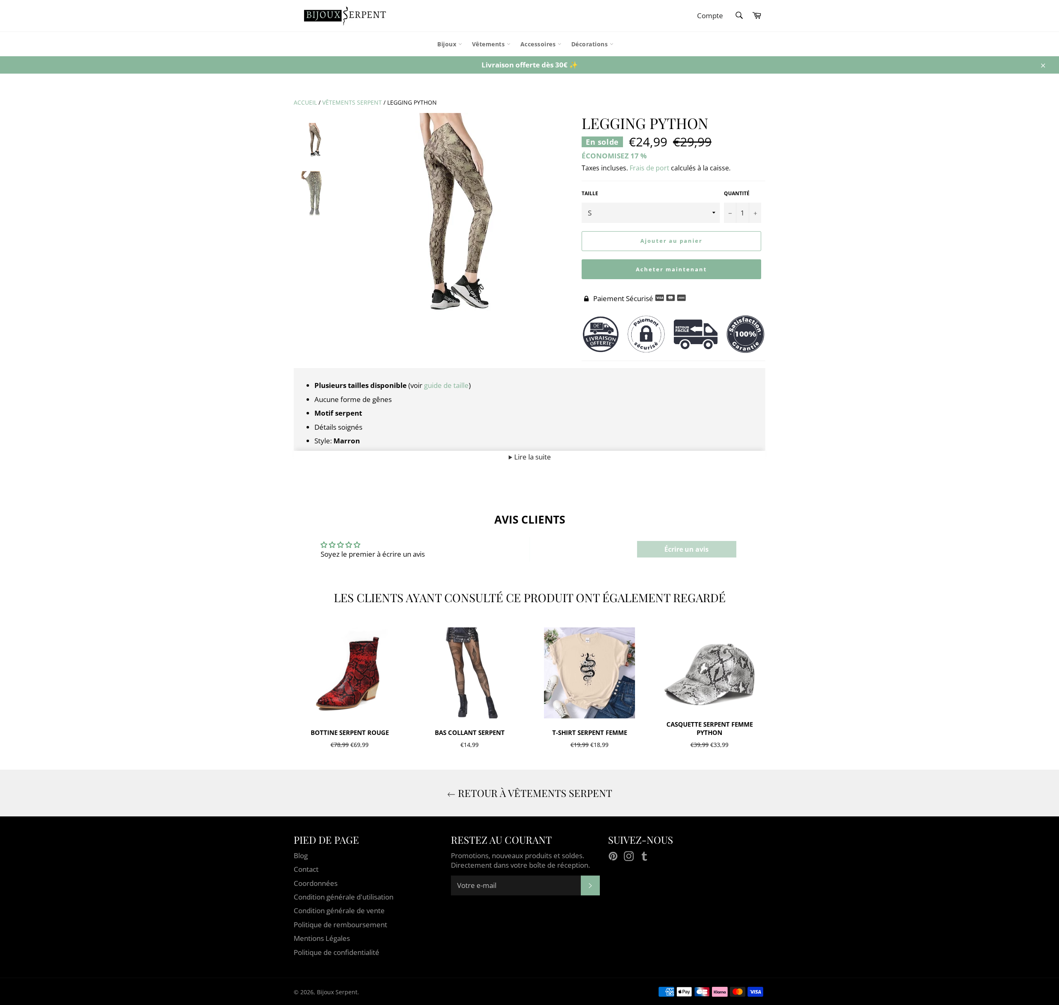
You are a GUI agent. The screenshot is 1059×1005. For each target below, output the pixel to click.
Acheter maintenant (671, 269)
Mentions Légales (322, 938)
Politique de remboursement (340, 924)
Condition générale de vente (339, 910)
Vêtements (489, 44)
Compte (710, 15)
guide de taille (446, 385)
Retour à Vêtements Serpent (533, 792)
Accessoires (539, 44)
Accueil (305, 102)
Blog (301, 855)
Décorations (590, 44)
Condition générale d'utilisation (343, 897)
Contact (306, 869)
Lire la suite (532, 457)
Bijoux (447, 44)
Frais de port (649, 167)
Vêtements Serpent (352, 102)
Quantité (737, 193)
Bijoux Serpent (337, 992)
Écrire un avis (686, 549)
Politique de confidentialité (336, 952)
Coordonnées (316, 883)
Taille (590, 193)
